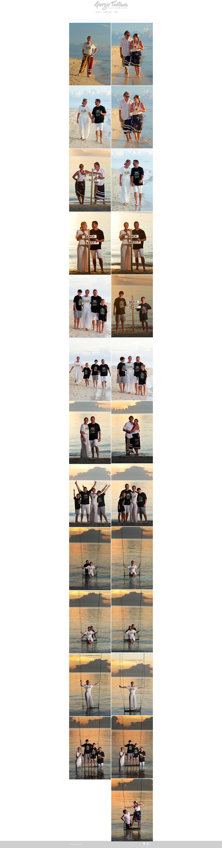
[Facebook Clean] (144, 843)
